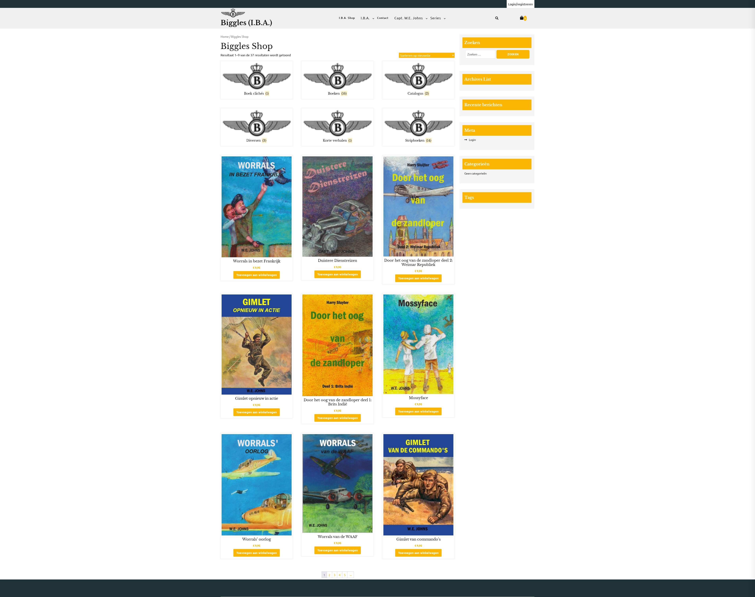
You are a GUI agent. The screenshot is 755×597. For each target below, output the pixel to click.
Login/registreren (520, 4)
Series (435, 18)
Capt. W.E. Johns (408, 18)
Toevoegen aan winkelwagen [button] (256, 275)
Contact (383, 18)
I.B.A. (365, 18)
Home (225, 36)
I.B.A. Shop (347, 18)
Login (472, 139)
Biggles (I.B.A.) (246, 22)
